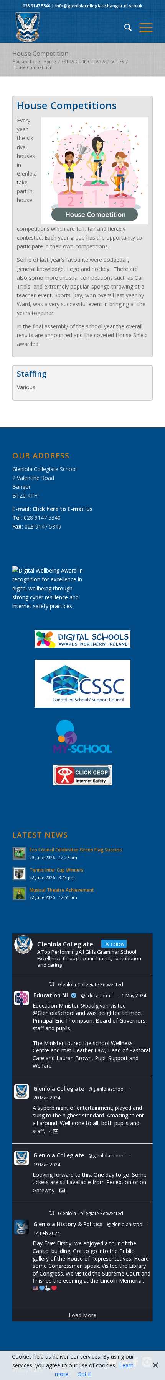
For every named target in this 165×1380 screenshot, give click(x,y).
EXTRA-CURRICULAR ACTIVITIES (92, 61)
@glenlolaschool (107, 1089)
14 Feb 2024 (46, 1233)
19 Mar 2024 (46, 1164)
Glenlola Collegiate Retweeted (90, 984)
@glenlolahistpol (125, 1224)
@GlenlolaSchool (53, 1012)
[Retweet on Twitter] (51, 984)
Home (49, 61)
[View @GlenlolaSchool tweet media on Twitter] (62, 1190)
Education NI (50, 995)
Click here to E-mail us (62, 508)
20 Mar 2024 (46, 1098)
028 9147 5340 (36, 5)
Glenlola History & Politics (67, 1224)
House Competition (40, 53)
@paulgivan (94, 1005)
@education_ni (97, 995)
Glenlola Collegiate (58, 1088)
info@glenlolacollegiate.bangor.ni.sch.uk (98, 5)
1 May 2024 (134, 995)
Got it (84, 1374)
